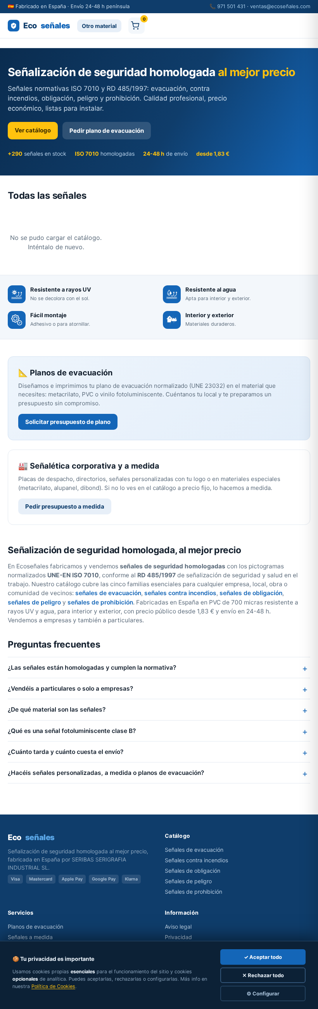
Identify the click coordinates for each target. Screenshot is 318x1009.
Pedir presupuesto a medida (64, 506)
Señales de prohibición (193, 891)
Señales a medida (30, 937)
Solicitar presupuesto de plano (68, 421)
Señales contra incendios (196, 860)
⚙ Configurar (263, 993)
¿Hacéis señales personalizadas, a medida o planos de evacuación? (106, 772)
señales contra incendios (180, 593)
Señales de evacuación (194, 849)
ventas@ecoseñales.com (280, 6)
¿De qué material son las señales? (56, 709)
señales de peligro (34, 602)
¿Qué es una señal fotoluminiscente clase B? (72, 731)
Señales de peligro (188, 881)
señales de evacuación (108, 593)
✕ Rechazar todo (263, 975)
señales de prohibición (100, 602)
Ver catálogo (33, 130)
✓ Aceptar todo (263, 957)
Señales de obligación (192, 870)
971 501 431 (231, 6)
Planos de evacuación (35, 926)
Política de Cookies (53, 986)
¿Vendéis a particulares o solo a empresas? (70, 688)
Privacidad (178, 937)
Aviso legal (178, 926)
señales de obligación (250, 593)
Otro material (99, 26)
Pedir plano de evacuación (106, 130)
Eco (46, 25)
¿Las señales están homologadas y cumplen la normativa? (92, 667)
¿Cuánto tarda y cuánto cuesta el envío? (65, 751)
